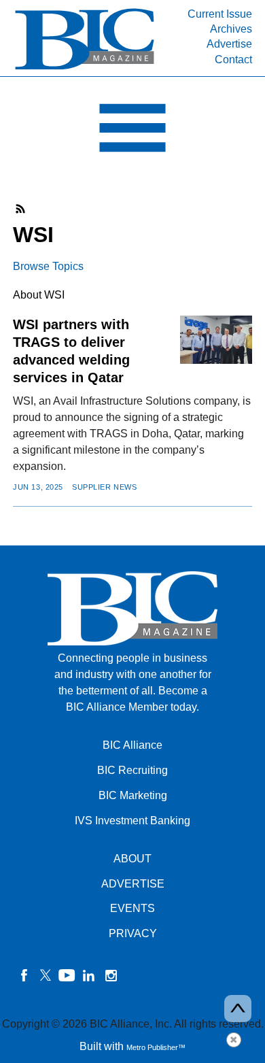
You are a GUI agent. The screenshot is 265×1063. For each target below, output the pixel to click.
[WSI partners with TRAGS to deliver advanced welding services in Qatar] (215, 339)
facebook (24, 975)
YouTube (67, 975)
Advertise (229, 44)
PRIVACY (133, 933)
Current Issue (220, 14)
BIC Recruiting (132, 770)
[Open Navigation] (132, 131)
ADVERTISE (132, 884)
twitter (45, 975)
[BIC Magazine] (84, 68)
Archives (231, 29)
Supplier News (104, 487)
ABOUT (132, 858)
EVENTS (132, 908)
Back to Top (237, 1008)
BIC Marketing (133, 795)
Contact (233, 59)
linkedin (89, 975)
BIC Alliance (132, 745)
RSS (21, 209)
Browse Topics (48, 266)
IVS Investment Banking (132, 820)
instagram (111, 975)
